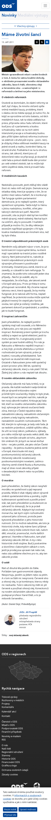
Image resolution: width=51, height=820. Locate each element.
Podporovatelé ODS (12, 728)
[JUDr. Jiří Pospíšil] (9, 619)
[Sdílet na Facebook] (47, 42)
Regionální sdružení (12, 752)
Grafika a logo (9, 765)
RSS (4, 739)
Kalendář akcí (9, 711)
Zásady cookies (10, 774)
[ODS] (19, 785)
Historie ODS (9, 758)
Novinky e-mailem (11, 736)
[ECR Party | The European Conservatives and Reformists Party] (37, 786)
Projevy (6, 703)
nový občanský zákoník (18, 635)
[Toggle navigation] (45, 5)
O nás (5, 745)
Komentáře (8, 707)
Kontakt (6, 716)
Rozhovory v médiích (13, 700)
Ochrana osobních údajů (15, 770)
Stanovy (6, 755)
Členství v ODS (9, 721)
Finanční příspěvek (12, 731)
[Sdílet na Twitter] (42, 42)
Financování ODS (11, 762)
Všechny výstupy (25, 26)
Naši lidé (6, 748)
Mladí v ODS (8, 725)
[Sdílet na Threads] (37, 42)
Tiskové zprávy (9, 696)
